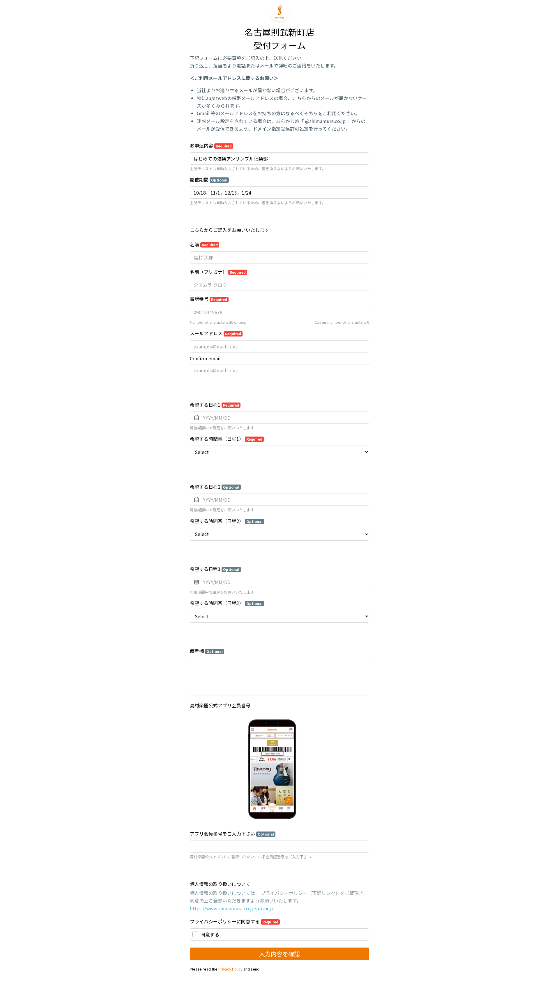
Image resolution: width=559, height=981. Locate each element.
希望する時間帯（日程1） (226, 438)
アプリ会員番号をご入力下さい (232, 833)
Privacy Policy (230, 969)
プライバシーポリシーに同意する (234, 921)
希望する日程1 (214, 404)
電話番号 (208, 298)
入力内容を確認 (279, 954)
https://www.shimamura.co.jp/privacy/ (231, 908)
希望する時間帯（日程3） (226, 602)
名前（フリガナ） (218, 271)
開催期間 (208, 179)
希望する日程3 (214, 568)
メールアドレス (215, 333)
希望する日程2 (214, 486)
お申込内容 (211, 145)
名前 (204, 244)
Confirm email (205, 358)
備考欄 (206, 650)
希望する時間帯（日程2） (226, 520)
